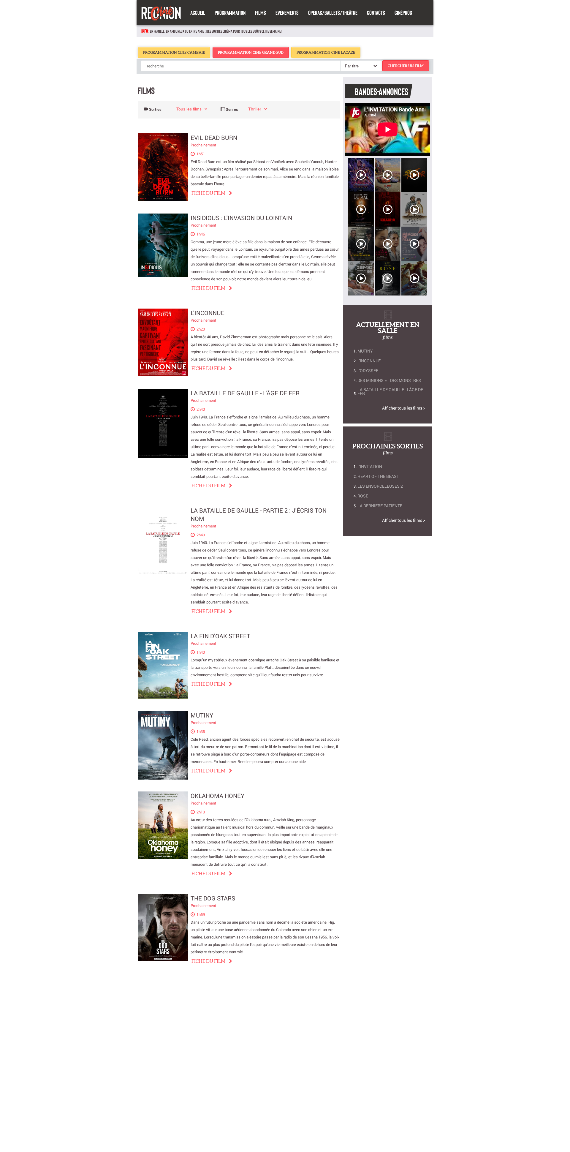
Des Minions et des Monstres (389, 380)
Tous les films (189, 109)
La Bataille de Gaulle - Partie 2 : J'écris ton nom (259, 514)
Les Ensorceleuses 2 (380, 486)
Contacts (376, 12)
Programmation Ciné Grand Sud (251, 52)
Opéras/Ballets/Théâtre (332, 12)
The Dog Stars (213, 898)
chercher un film (406, 66)
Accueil (197, 12)
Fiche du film (208, 193)
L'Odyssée (367, 370)
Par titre (352, 66)
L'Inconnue (207, 313)
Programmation (230, 12)
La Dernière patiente (379, 506)
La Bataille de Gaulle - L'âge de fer (245, 393)
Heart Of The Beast (378, 476)
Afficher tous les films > (403, 408)
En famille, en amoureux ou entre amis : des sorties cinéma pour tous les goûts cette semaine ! (216, 31)
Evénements (287, 12)
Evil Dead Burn (214, 137)
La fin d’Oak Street (220, 636)
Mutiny (202, 715)
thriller (254, 109)
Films (260, 12)
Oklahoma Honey (217, 795)
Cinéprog (403, 12)
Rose (362, 496)
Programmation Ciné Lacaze (326, 52)
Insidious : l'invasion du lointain (241, 218)
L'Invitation (369, 466)
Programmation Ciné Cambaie (174, 52)
